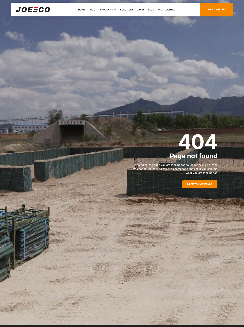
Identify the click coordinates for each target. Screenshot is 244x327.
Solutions (126, 9)
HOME (81, 9)
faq (160, 9)
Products (106, 9)
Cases (141, 9)
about (93, 9)
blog (151, 9)
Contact (171, 9)
